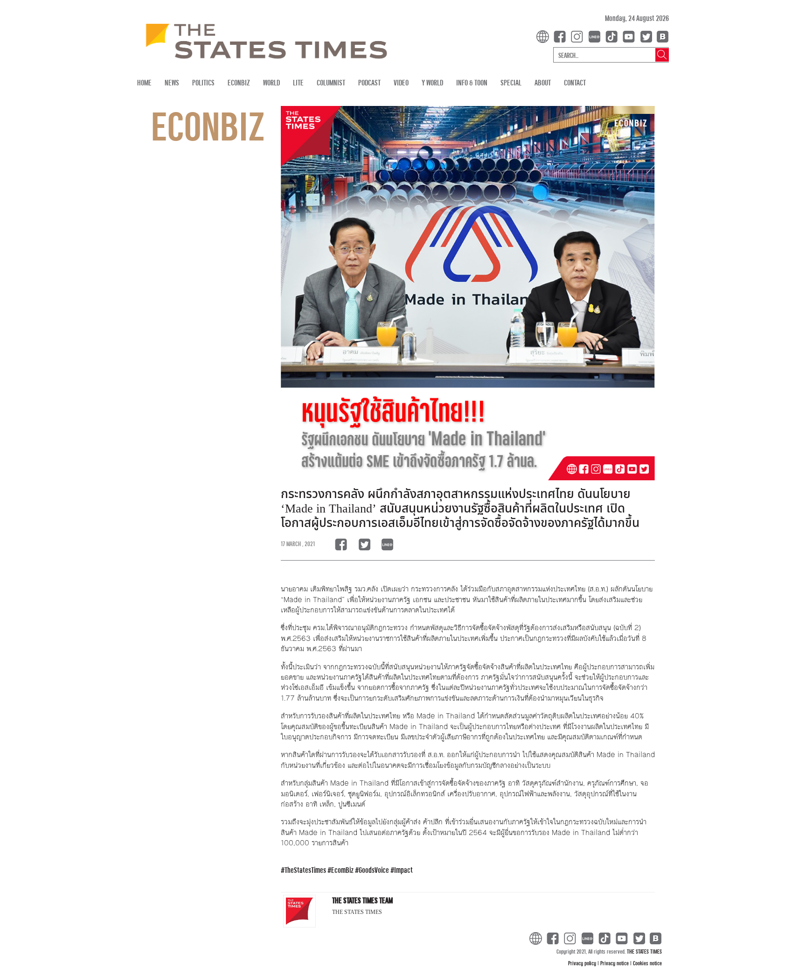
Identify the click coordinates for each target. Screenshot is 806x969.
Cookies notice (647, 963)
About (543, 82)
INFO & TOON (471, 82)
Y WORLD (432, 82)
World (271, 82)
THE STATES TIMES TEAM (362, 900)
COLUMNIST (331, 82)
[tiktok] (613, 36)
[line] (596, 36)
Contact (575, 82)
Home (144, 82)
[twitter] (646, 36)
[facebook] (562, 36)
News (172, 82)
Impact (403, 870)
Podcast (369, 82)
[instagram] (579, 36)
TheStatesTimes (305, 870)
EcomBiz (342, 870)
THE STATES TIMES (644, 951)
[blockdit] (661, 36)
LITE (298, 82)
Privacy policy (583, 963)
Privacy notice (615, 963)
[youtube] (631, 36)
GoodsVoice (374, 870)
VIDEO (401, 82)
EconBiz (239, 82)
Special (510, 82)
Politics (203, 82)
